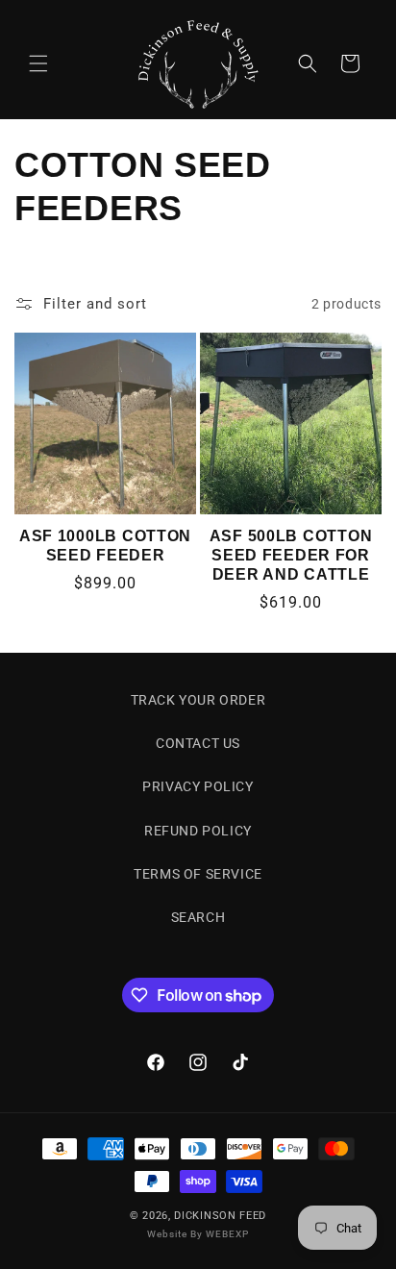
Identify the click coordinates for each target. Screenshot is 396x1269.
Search (198, 917)
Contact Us (198, 743)
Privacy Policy (197, 786)
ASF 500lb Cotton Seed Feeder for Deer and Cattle (291, 555)
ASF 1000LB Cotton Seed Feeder (105, 545)
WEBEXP (227, 1234)
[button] (38, 63)
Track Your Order (198, 700)
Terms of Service (198, 874)
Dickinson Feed (220, 1215)
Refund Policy (198, 830)
